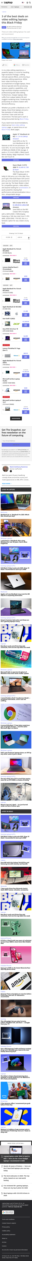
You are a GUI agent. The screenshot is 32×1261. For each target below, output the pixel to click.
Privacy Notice (24, 451)
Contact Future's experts (9, 1223)
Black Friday (24, 119)
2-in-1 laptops (15, 7)
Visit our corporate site (15, 1207)
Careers (4, 1246)
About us (4, 1238)
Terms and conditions (8, 1219)
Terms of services (22, 449)
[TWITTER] (11, 471)
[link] (7, 137)
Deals (4, 27)
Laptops (4, 11)
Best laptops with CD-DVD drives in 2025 (16, 1194)
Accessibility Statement (8, 1234)
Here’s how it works (17, 39)
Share (6, 65)
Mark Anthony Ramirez (15, 26)
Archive (4, 1242)
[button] (2, 2)
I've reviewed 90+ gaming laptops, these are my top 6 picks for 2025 (16, 1187)
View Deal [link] (25, 263)
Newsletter (27, 65)
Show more (16, 418)
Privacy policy (6, 1227)
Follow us (18, 65)
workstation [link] (24, 188)
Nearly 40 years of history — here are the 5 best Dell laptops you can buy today (17, 1168)
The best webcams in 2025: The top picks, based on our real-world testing (16, 1178)
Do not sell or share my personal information (15, 1250)
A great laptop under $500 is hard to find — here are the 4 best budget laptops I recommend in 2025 (17, 1158)
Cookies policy (6, 1231)
